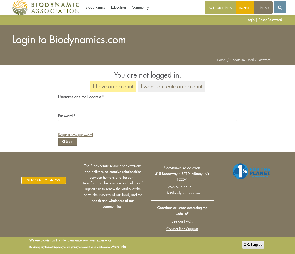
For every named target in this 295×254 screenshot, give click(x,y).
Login (250, 20)
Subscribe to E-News (43, 180)
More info (118, 246)
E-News (263, 7)
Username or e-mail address (81, 97)
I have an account (113, 86)
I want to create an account (171, 86)
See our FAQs (182, 221)
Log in (69, 141)
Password (66, 116)
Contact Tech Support (182, 229)
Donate (245, 7)
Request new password (75, 135)
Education (118, 7)
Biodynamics (95, 7)
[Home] (47, 7)
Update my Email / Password (250, 60)
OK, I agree (253, 245)
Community (140, 7)
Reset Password (270, 20)
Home (221, 60)
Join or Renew (220, 7)
